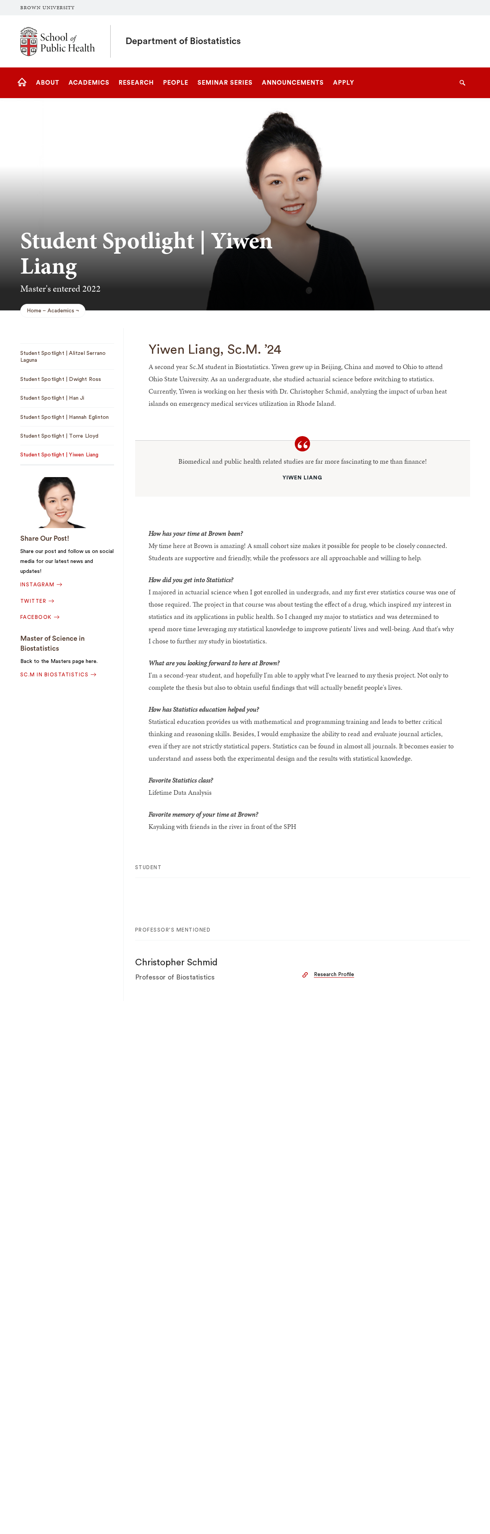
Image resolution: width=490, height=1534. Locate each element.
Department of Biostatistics (183, 41)
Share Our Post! (44, 538)
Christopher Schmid (176, 962)
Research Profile (334, 974)
